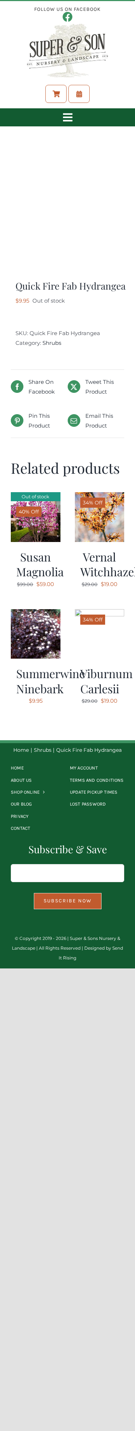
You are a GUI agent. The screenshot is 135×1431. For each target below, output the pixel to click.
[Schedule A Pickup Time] (79, 94)
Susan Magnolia (40, 564)
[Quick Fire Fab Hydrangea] (67, 205)
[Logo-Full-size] (67, 26)
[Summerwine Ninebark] (35, 614)
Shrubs (51, 342)
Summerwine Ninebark (50, 680)
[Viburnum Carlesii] (100, 614)
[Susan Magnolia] (35, 497)
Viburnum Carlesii (106, 680)
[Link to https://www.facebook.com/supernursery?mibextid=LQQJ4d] (68, 17)
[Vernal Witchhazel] (100, 497)
